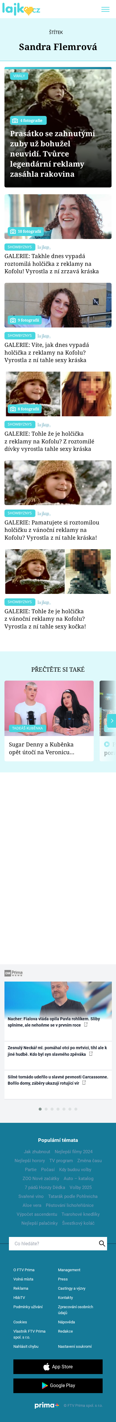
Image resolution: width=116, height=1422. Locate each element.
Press (63, 1279)
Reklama (20, 1288)
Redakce (65, 1331)
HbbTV (19, 1297)
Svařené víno (31, 1196)
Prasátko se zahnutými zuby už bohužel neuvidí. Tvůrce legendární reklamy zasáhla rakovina (52, 153)
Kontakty (65, 1297)
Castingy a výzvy (71, 1288)
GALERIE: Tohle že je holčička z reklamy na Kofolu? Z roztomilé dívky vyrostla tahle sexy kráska (49, 441)
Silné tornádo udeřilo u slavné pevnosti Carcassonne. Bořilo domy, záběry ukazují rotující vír (58, 1080)
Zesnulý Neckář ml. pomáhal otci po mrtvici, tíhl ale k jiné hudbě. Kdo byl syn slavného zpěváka (57, 1050)
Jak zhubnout (37, 1151)
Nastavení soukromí (75, 1346)
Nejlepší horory (30, 1160)
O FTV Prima (24, 1270)
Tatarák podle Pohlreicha (73, 1196)
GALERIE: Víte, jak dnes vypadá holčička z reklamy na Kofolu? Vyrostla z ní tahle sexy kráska (46, 352)
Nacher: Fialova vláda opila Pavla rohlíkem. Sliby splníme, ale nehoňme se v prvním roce (54, 1021)
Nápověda (66, 1322)
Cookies (20, 1322)
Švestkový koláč (78, 1223)
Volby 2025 (81, 1187)
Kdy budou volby (75, 1169)
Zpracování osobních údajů (75, 1310)
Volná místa (23, 1279)
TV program (61, 1160)
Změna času (89, 1160)
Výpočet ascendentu (37, 1214)
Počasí (48, 1169)
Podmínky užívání (28, 1307)
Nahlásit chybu (25, 1346)
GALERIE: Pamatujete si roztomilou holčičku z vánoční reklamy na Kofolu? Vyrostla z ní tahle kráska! (51, 529)
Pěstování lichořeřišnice (70, 1205)
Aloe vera (32, 1205)
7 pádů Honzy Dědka (45, 1187)
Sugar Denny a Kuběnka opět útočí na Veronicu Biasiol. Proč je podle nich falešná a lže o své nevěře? (44, 748)
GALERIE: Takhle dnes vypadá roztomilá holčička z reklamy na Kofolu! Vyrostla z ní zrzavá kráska (51, 263)
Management (69, 1270)
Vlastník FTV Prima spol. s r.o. (29, 1334)
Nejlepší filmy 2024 (74, 1151)
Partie (31, 1169)
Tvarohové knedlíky (81, 1214)
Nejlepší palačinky (39, 1223)
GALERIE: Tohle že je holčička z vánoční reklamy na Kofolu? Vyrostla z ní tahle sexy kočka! (45, 618)
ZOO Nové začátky (41, 1178)
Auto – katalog (78, 1178)
